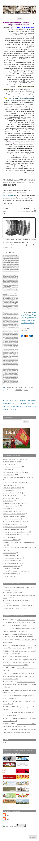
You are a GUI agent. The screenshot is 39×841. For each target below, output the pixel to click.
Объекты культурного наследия (14, 522)
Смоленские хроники (10, 561)
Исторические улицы (10, 511)
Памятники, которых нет (11, 524)
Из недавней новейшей (11, 506)
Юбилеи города (8, 576)
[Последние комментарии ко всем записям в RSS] (5, 820)
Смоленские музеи (9, 555)
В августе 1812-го (8, 475)
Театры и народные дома (11, 566)
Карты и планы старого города (13, 516)
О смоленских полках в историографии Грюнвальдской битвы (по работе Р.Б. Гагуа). (19, 684)
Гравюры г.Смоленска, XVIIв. (12, 493)
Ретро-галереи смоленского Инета (15, 535)
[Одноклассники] (27, 336)
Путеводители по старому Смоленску (15, 532)
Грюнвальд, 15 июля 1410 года (13, 495)
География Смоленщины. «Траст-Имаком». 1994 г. (19, 600)
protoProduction (8, 464)
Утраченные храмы (9, 568)
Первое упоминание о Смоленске (14, 527)
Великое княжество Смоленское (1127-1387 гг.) (18, 477)
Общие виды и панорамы (11, 519)
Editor (26, 390)
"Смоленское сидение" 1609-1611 (14, 459)
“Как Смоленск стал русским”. (13, 593)
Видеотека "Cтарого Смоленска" (14, 482)
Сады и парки (7, 537)
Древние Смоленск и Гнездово (22, 387)
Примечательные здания (11, 529)
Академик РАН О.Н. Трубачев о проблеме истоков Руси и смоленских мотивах (28, 317)
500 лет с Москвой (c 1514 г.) (12, 462)
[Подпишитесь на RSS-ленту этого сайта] (5, 816)
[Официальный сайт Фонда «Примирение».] (9, 785)
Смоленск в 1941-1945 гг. (11, 540)
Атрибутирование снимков (12, 467)
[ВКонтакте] (22, 336)
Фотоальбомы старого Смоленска (14, 571)
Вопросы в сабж (8, 485)
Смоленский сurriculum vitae (12, 563)
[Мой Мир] (30, 336)
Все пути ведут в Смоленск (12, 488)
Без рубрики (7, 469)
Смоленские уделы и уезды (12, 558)
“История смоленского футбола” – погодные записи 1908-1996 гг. (28, 403)
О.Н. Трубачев (8, 195)
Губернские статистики (11, 498)
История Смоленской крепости (13, 514)
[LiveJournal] (32, 336)
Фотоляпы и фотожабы (11, 574)
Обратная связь (22, 657)
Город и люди (7, 490)
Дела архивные (8, 501)
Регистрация (21, 625)
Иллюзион (6, 508)
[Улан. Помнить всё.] (22, 772)
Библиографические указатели (13, 472)
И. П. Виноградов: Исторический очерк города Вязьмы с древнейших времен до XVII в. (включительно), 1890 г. (19, 662)
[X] (25, 336)
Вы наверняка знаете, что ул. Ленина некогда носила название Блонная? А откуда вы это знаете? (19, 676)
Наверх (33, 837)
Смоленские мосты (9, 553)
